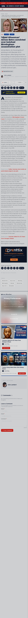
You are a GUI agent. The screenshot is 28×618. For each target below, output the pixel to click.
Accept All (14, 314)
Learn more (21, 306)
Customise (6, 309)
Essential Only (14, 318)
